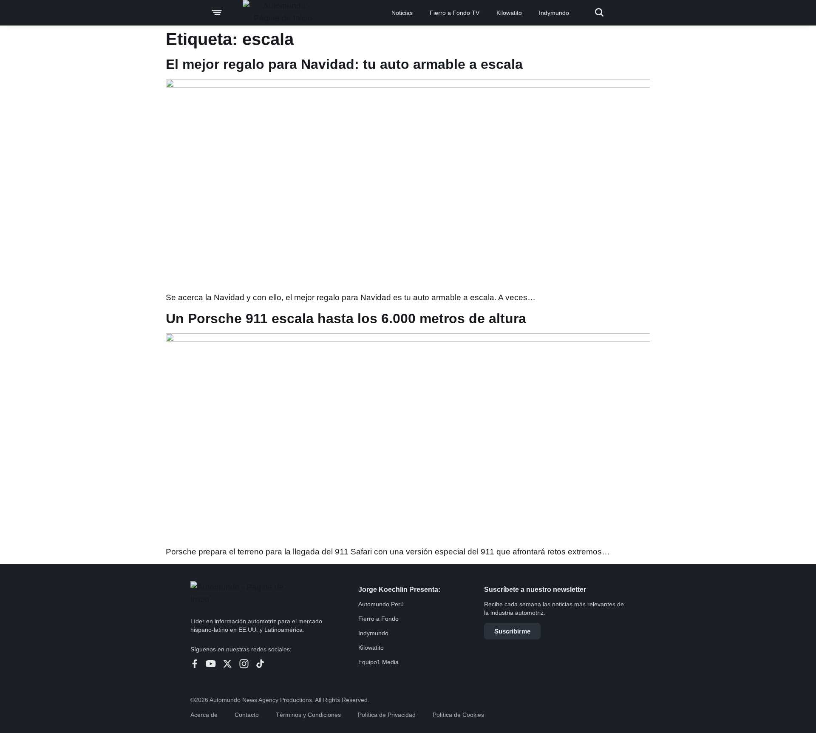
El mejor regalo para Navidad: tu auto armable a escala (344, 64)
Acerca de (204, 714)
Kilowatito (509, 12)
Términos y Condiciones (308, 714)
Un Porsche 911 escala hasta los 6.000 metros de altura (346, 318)
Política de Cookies (458, 714)
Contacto (247, 714)
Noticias (402, 12)
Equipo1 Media (378, 662)
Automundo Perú (381, 604)
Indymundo (554, 12)
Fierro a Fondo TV (454, 12)
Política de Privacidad (387, 714)
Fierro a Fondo (378, 618)
